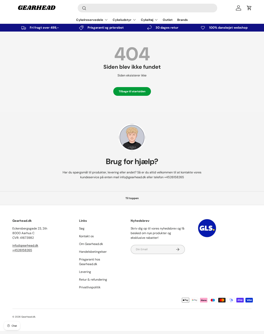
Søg (81, 228)
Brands (182, 20)
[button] (249, 8)
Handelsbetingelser (93, 252)
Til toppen (132, 198)
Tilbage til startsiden (132, 91)
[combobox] (147, 8)
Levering (85, 272)
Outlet (168, 20)
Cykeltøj (147, 20)
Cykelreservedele (89, 20)
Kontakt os (86, 236)
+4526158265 (174, 177)
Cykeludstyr (122, 20)
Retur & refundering (93, 279)
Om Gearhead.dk (91, 244)
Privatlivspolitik (89, 287)
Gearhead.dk (28, 316)
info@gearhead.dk (133, 177)
